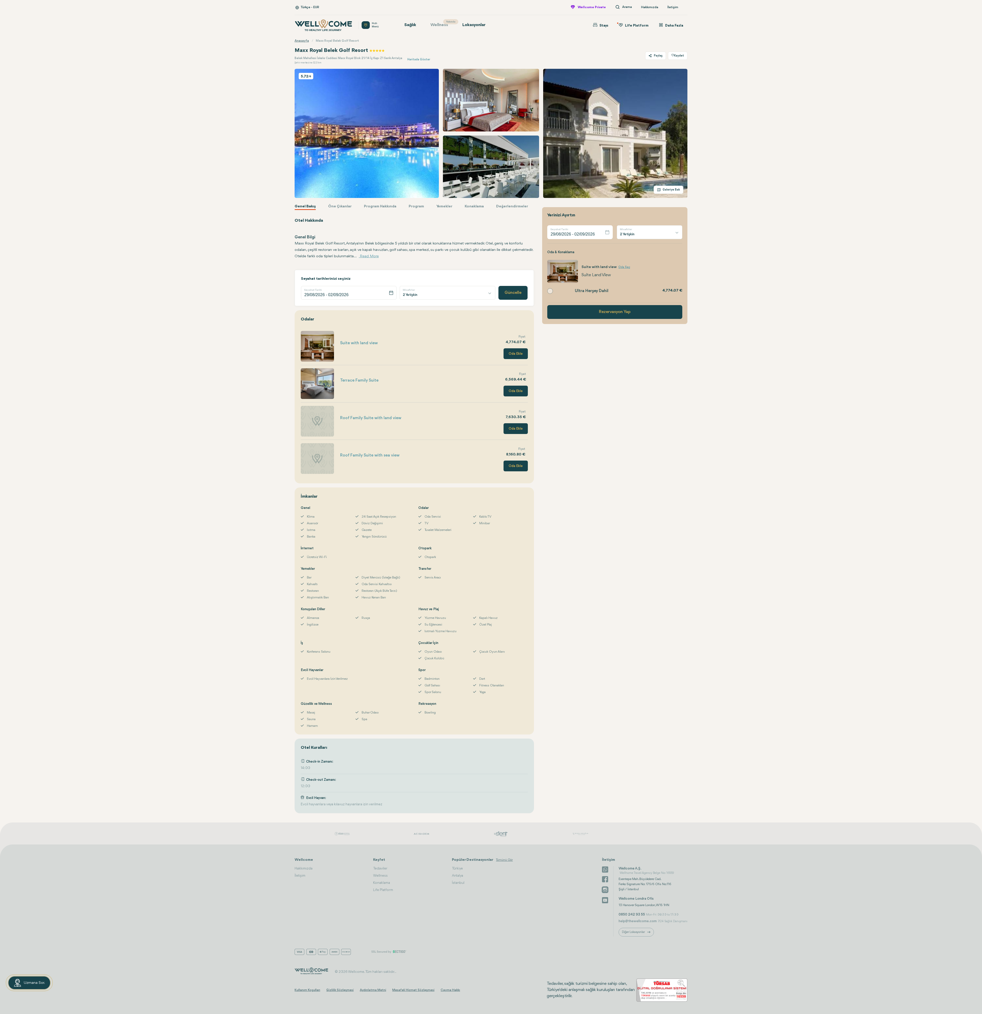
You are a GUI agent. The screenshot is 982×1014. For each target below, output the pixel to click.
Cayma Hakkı (450, 990)
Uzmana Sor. (34, 983)
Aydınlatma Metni (373, 990)
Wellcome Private (592, 7)
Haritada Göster (418, 59)
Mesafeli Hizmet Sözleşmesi (413, 990)
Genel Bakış (305, 206)
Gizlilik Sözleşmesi (340, 990)
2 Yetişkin (410, 295)
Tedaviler (380, 868)
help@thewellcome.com (638, 921)
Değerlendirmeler (512, 206)
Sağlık (410, 25)
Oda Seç (624, 267)
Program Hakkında (380, 206)
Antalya (457, 875)
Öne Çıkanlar (340, 206)
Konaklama (474, 206)
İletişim (672, 7)
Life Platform (383, 890)
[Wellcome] (323, 25)
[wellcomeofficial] (605, 879)
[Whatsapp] (605, 869)
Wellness (441, 24)
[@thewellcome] (605, 900)
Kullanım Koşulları (307, 990)
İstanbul (458, 883)
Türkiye (457, 868)
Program (416, 206)
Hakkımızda (649, 7)
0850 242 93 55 (632, 914)
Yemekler (444, 206)
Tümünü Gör (504, 860)
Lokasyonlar (474, 25)
